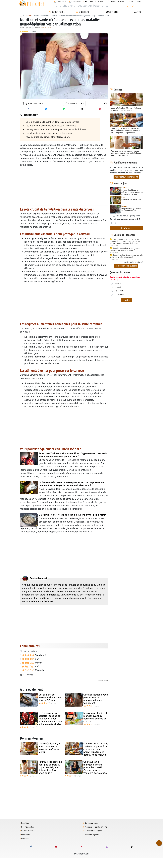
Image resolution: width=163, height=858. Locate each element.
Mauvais (39, 670)
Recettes (57, 12)
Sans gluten (62, 1)
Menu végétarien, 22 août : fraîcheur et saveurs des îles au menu (49, 747)
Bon (36, 659)
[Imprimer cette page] (105, 103)
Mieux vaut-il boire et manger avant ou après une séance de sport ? (95, 717)
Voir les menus (121, 216)
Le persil (117, 287)
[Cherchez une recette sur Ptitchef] (128, 5)
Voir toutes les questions (133, 262)
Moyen (38, 662)
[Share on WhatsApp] (64, 109)
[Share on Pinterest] (100, 109)
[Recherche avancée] (133, 6)
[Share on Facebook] (28, 109)
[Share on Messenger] (46, 109)
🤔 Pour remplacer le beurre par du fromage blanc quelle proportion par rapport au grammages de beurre (125, 241)
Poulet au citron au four (131, 199)
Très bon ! (40, 655)
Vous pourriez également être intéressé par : (48, 137)
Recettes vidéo (27, 827)
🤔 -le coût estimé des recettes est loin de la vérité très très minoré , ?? (126, 256)
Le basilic (117, 283)
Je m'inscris (126, 228)
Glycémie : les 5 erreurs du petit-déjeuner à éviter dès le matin (72, 514)
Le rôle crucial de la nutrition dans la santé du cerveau (53, 122)
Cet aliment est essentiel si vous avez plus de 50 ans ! (50, 697)
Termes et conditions (93, 831)
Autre (137, 12)
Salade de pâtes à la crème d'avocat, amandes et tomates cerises (132, 192)
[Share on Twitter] (82, 109)
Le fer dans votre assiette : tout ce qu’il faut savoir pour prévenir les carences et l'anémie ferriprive (50, 719)
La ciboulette (119, 291)
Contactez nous (91, 823)
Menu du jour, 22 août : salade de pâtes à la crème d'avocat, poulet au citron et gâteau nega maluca (95, 749)
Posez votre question (127, 266)
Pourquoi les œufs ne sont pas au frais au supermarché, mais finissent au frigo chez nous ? (50, 767)
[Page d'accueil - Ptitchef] (21, 15)
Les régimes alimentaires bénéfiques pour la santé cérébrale (56, 129)
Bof (36, 666)
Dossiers (83, 12)
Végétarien (77, 1)
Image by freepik (103, 680)
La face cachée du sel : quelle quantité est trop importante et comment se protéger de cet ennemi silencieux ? (72, 484)
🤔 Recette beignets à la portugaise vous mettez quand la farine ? (125, 249)
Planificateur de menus (125, 177)
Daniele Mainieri (46, 28)
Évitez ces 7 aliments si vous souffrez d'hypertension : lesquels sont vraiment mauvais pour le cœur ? (73, 455)
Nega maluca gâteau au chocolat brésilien (131, 210)
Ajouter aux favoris (34, 103)
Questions (111, 12)
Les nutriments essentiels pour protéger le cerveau (51, 125)
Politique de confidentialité (95, 827)
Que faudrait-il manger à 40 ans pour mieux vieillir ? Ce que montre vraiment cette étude (95, 767)
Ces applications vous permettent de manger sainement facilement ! (95, 698)
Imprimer (136, 216)
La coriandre (119, 294)
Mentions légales (91, 835)
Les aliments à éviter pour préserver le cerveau (49, 133)
